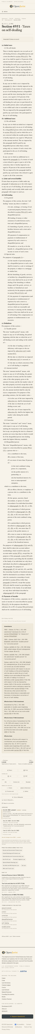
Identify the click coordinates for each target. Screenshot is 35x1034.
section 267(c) (17, 553)
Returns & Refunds (7, 1027)
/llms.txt (4, 1009)
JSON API (4, 1011)
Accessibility (19, 1024)
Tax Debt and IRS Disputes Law (11, 865)
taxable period (6, 927)
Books (3, 996)
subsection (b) (12, 412)
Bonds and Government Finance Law (12, 850)
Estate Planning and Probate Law (11, 853)
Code (3, 980)
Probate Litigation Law (19, 859)
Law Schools (5, 990)
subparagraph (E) (24, 564)
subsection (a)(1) (10, 127)
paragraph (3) (7, 582)
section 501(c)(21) (22, 56)
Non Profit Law (6, 859)
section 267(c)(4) (26, 556)
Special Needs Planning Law (10, 862)
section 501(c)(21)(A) (16, 293)
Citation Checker (7, 999)
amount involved (6, 908)
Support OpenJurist (17, 1016)
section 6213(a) (19, 688)
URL (6, 782)
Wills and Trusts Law (8, 868)
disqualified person (7, 919)
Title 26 (11, 18)
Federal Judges (6, 985)
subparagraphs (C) (9, 569)
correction (5, 915)
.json (10, 936)
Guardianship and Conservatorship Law (13, 856)
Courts (4, 987)
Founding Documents (8, 994)
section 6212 (12, 354)
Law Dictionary (6, 983)
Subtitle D (17, 18)
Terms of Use (28, 1027)
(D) (12, 514)
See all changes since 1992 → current (11, 837)
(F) (31, 545)
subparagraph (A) (15, 506)
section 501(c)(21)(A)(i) (25, 607)
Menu (6, 11)
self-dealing (5, 923)
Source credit (7, 818)
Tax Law (24, 865)
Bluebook (28, 782)
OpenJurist (4, 18)
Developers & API (7, 1006)
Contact (28, 1024)
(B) (23, 506)
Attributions (18, 1027)
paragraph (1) (7, 86)
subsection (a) (15, 184)
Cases (3, 978)
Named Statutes (6, 992)
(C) (26, 506)
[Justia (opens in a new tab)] (23, 971)
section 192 (7, 713)
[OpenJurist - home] (17, 6)
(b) (23, 184)
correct (4, 912)
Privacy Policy (6, 1029)
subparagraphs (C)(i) (20, 545)
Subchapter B (8, 20)
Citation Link (16, 782)
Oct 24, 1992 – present (9, 810)
